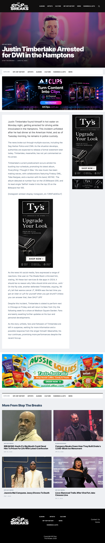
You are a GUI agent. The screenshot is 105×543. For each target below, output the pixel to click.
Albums (42, 6)
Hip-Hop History (69, 6)
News (79, 6)
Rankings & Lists (89, 6)
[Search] (99, 6)
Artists (50, 6)
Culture (58, 6)
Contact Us (95, 519)
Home (97, 522)
